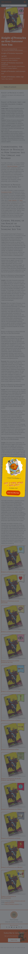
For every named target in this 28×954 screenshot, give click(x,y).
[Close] (25, 458)
